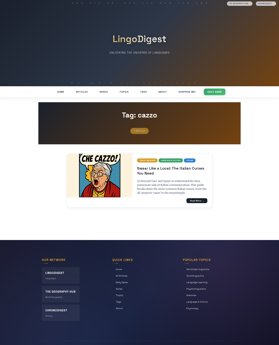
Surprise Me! (187, 91)
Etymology (192, 308)
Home (60, 91)
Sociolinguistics (195, 275)
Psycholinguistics (196, 288)
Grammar (191, 295)
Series (103, 91)
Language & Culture (170, 160)
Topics (124, 91)
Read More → (197, 200)
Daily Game (214, 91)
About (162, 91)
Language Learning (196, 282)
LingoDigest (139, 39)
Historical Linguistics (197, 269)
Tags (143, 91)
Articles (82, 91)
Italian (189, 160)
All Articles (121, 275)
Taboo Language (147, 160)
